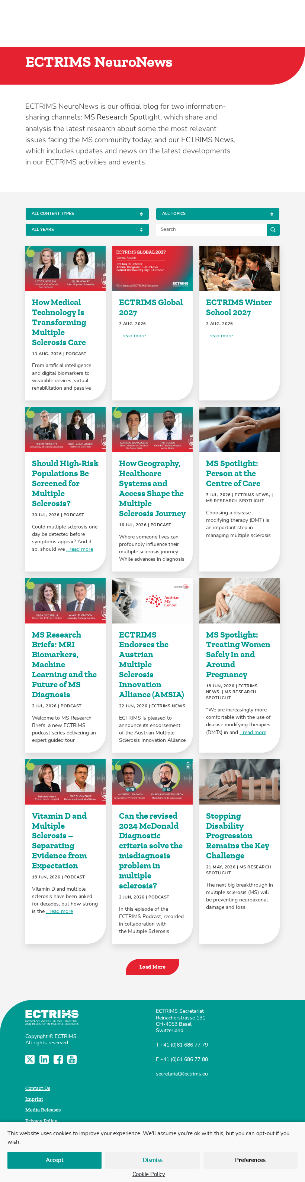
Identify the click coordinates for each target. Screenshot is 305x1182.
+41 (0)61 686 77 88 (184, 1059)
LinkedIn (44, 1059)
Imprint (34, 1099)
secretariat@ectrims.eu (182, 1074)
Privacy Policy (41, 1121)
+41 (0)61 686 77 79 (184, 1045)
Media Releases (43, 1110)
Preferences (250, 1160)
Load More (152, 967)
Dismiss (153, 1160)
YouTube (72, 1059)
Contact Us (37, 1088)
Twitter (30, 1059)
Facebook (59, 1059)
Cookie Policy (148, 1174)
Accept (55, 1160)
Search (273, 229)
